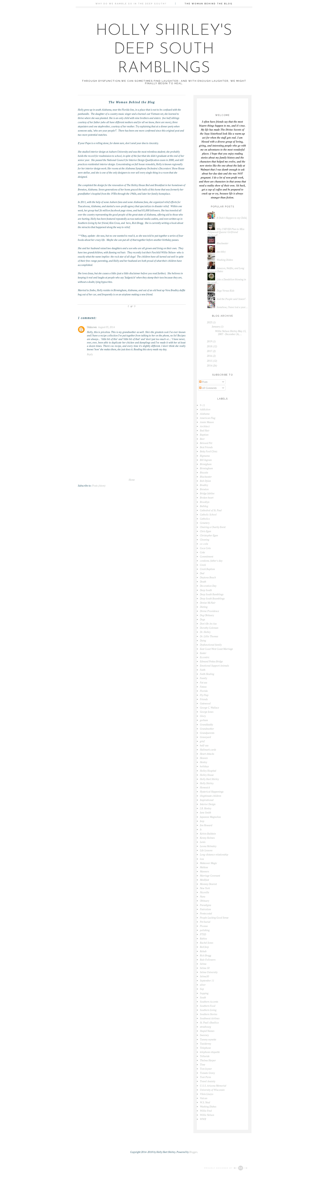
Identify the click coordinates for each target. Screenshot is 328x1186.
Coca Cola (205, 548)
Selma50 (204, 976)
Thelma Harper (208, 1060)
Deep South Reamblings (212, 598)
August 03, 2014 (106, 327)
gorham (204, 720)
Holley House (207, 775)
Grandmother (207, 728)
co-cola (204, 543)
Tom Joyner (206, 1068)
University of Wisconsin (212, 1090)
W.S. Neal (205, 1102)
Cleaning (204, 539)
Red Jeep (204, 947)
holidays (204, 766)
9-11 (202, 405)
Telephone (205, 1048)
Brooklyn (204, 502)
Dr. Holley (205, 632)
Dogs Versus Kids (225, 290)
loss (202, 859)
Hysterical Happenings (211, 791)
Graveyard (205, 737)
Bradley (204, 485)
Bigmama (205, 455)
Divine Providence (209, 611)
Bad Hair (204, 430)
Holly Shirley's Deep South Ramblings (164, 49)
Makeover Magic (208, 863)
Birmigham (205, 464)
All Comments (209, 388)
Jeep (202, 821)
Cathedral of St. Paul (211, 510)
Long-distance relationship (214, 854)
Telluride (205, 1056)
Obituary (204, 900)
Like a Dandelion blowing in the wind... (226, 281)
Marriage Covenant (210, 875)
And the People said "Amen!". (231, 299)
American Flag (207, 418)
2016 (209, 356)
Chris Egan (205, 531)
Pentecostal (206, 913)
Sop (202, 989)
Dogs (202, 619)
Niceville (204, 892)
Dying (203, 640)
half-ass (204, 745)
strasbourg (205, 1026)
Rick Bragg (205, 955)
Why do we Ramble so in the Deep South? (131, 3)
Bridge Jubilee (207, 493)
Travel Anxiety (207, 1081)
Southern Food (207, 1006)
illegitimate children (210, 796)
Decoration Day (208, 585)
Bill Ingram (206, 460)
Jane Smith (205, 812)
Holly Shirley (207, 783)
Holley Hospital (208, 770)
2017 (209, 351)
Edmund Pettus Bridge (211, 661)
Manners (204, 871)
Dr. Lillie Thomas (209, 636)
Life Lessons (206, 850)
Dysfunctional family (211, 644)
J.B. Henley (205, 808)
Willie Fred (206, 1110)
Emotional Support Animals (214, 665)
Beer (202, 439)
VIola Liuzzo (206, 1094)
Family (203, 678)
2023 (209, 322)
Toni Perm (205, 1077)
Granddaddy (206, 724)
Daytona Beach (208, 577)
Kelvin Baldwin (208, 833)
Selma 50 (205, 968)
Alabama (205, 413)
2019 (209, 341)
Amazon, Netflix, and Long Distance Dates (225, 269)
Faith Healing (207, 674)
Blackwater (222, 243)
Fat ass (203, 682)
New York (205, 888)
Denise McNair (207, 602)
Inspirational (207, 800)
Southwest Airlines (209, 1018)
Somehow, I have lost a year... (232, 307)
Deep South (206, 590)
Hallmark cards (208, 749)
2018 (209, 346)
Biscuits (204, 472)
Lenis (202, 842)
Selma (203, 964)
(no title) (221, 251)
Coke (202, 552)
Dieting (203, 607)
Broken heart (206, 497)
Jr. (201, 829)
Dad (202, 573)
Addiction (205, 409)
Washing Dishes (225, 260)
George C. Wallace (209, 707)
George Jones (206, 712)
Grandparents (207, 733)
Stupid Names (207, 1031)
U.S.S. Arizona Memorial (213, 1085)
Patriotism (205, 909)
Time (202, 1064)
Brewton (204, 489)
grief (202, 741)
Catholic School (208, 514)
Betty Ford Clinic (209, 451)
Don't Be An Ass (208, 623)
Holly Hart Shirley (209, 779)
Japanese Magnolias (210, 817)
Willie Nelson (207, 1115)
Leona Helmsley (208, 846)
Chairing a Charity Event (213, 527)
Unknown (92, 327)
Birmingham (206, 468)
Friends (204, 699)
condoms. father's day (211, 560)
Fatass (203, 686)
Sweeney (204, 1035)
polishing (205, 930)
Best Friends (206, 447)
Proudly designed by (218, 1168)
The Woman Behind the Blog (208, 3)
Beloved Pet (206, 443)
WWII (203, 1119)
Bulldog (204, 506)
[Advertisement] (131, 449)
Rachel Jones (206, 942)
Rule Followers (207, 959)
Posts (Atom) (98, 485)
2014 (209, 365)
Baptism (204, 434)
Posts (204, 382)
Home (132, 479)
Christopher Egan (209, 535)
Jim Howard (206, 825)
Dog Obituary (207, 615)
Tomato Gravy (207, 1073)
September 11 (207, 980)
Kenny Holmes (207, 838)
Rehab (203, 951)
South (203, 997)
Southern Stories (208, 1014)
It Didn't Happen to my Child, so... (227, 219)
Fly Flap (204, 695)
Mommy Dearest (208, 884)
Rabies (203, 938)
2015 (209, 360)
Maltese (204, 867)
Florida (204, 691)
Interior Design (207, 804)
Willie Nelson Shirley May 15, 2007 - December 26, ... (230, 332)
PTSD (203, 934)
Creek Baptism (207, 569)
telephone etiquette (210, 1052)
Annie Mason (207, 422)
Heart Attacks (207, 754)
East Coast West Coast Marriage (216, 649)
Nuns (202, 896)
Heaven (204, 758)
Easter (203, 653)
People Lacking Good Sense (214, 917)
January (216, 326)
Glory (203, 716)
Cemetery (205, 523)
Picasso (204, 926)
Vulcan (203, 1098)
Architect (205, 426)
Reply (90, 354)
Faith (202, 669)
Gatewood (205, 703)
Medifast (204, 880)
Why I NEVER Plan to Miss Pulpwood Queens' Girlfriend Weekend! (225, 232)
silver (203, 984)
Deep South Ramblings (211, 594)
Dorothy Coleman (209, 627)
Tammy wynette (208, 1039)
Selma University (209, 972)
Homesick (205, 787)
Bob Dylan (205, 481)
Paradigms (205, 905)
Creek (203, 565)
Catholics (205, 518)
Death (203, 581)
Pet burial (205, 922)
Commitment (206, 556)
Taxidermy (205, 1043)
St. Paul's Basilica (209, 1022)
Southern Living (208, 1010)
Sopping (204, 993)
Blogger (193, 1152)
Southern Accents (209, 1001)
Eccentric (205, 657)
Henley (203, 762)
